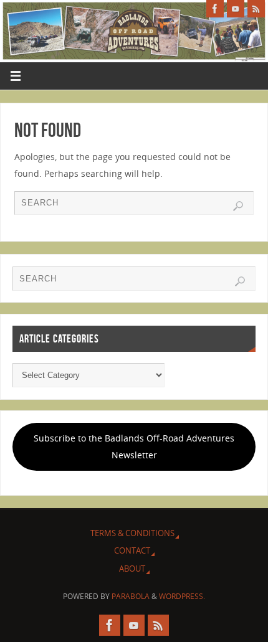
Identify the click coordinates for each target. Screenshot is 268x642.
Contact (132, 550)
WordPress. (182, 596)
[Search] (238, 206)
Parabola (131, 596)
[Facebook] (215, 8)
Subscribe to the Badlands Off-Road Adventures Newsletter (134, 446)
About (132, 568)
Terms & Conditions (132, 533)
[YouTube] (235, 8)
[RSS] (256, 8)
